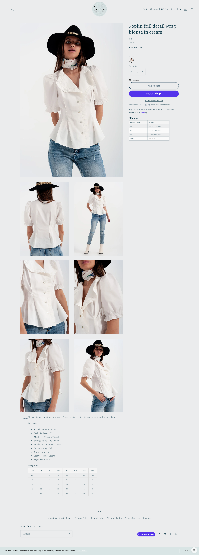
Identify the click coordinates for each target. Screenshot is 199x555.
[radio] (131, 60)
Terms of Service (132, 518)
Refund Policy (97, 518)
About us (52, 518)
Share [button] (25, 418)
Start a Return (66, 518)
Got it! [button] (187, 551)
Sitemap (147, 518)
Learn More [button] (81, 551)
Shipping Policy (114, 518)
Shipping (146, 104)
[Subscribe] (69, 533)
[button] (6, 9)
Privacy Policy (82, 518)
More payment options (154, 100)
